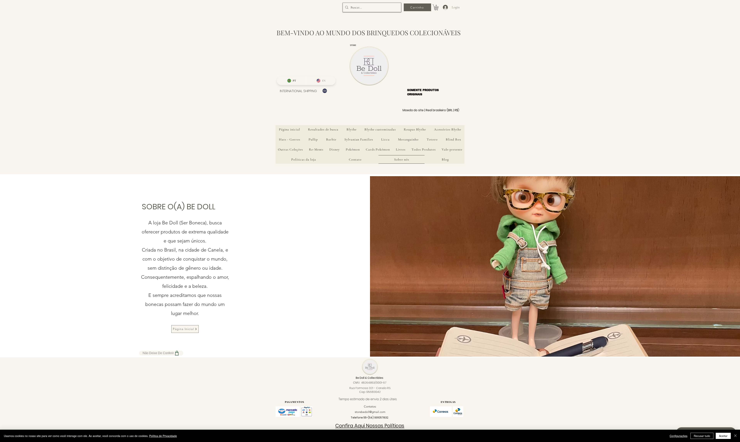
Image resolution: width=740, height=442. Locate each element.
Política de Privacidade (163, 436)
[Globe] (324, 90)
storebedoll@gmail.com (370, 412)
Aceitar (723, 436)
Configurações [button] (678, 436)
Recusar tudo (702, 436)
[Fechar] (735, 436)
